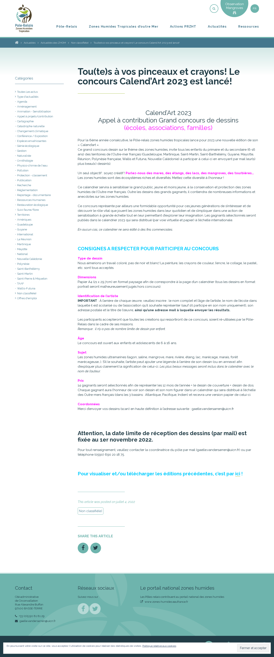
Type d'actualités (27, 96)
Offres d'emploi (27, 298)
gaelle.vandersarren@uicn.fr (37, 621)
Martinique (24, 244)
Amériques (24, 219)
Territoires (23, 214)
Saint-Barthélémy (28, 268)
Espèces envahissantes (31, 141)
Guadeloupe (25, 224)
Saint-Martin (25, 273)
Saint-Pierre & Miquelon (32, 278)
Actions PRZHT (183, 26)
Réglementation (27, 190)
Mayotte (22, 249)
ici (237, 473)
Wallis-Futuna (26, 288)
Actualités (217, 26)
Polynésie (23, 263)
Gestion (22, 150)
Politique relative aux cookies (159, 645)
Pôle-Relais (66, 26)
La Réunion (24, 239)
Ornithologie (25, 160)
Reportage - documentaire (34, 195)
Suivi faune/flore (28, 209)
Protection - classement (32, 175)
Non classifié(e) (90, 511)
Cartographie (25, 121)
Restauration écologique (32, 204)
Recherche (24, 185)
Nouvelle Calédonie (29, 259)
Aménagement (27, 106)
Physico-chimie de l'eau (32, 165)
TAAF (20, 283)
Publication (24, 180)
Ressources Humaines (31, 200)
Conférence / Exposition (32, 136)
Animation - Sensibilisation (34, 111)
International (25, 234)
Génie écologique (28, 145)
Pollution (22, 170)
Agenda (22, 101)
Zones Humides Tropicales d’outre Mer (123, 26)
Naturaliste (24, 155)
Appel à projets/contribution (35, 116)
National (22, 254)
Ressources (248, 26)
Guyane (22, 229)
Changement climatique (32, 131)
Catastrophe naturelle (31, 126)
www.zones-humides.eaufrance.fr (166, 601)
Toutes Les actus (27, 91)
